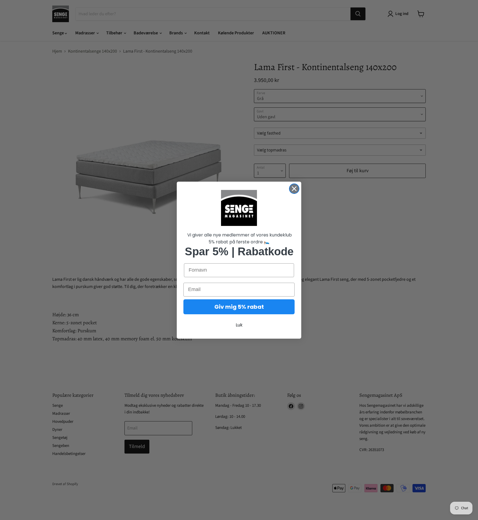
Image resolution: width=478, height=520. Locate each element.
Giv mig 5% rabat (239, 307)
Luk (239, 325)
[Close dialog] (294, 189)
